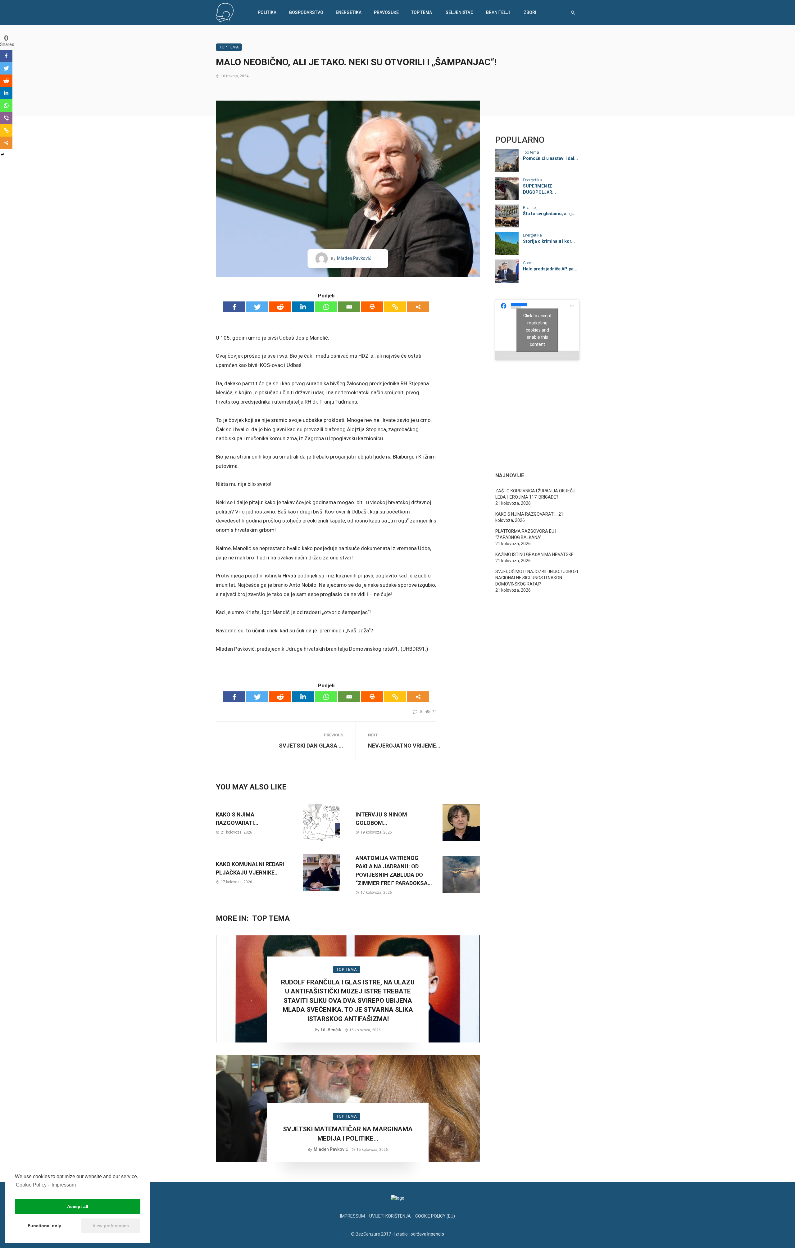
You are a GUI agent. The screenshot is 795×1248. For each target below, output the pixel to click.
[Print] (372, 306)
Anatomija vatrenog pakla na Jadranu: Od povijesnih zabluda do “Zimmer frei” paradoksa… (394, 870)
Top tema (421, 12)
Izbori (529, 12)
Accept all (77, 1206)
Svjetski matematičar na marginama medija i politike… (348, 1133)
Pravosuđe (386, 12)
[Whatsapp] (326, 306)
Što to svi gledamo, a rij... (549, 213)
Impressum (64, 1184)
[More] (418, 306)
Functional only (44, 1225)
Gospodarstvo (306, 12)
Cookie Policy (31, 1184)
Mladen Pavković (354, 258)
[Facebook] (234, 306)
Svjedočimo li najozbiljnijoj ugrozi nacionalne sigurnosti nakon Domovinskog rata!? (536, 577)
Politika (267, 12)
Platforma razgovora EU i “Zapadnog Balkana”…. (525, 534)
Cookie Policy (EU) (435, 1216)
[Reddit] (280, 306)
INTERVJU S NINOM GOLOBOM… (381, 818)
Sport (528, 262)
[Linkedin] (303, 306)
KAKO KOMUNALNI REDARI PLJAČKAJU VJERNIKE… (250, 868)
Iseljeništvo (459, 12)
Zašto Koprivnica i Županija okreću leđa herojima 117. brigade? (535, 494)
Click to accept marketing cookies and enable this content (537, 329)
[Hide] (2, 154)
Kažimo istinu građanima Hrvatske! (535, 554)
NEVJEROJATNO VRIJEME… (404, 745)
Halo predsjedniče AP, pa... (550, 268)
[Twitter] (257, 306)
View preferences (111, 1225)
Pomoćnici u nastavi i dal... (550, 158)
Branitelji (498, 12)
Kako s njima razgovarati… (237, 818)
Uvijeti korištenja (390, 1216)
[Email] (349, 306)
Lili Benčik (331, 1029)
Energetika (348, 12)
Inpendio (435, 1234)
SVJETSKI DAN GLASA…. (311, 745)
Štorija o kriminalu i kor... (549, 241)
